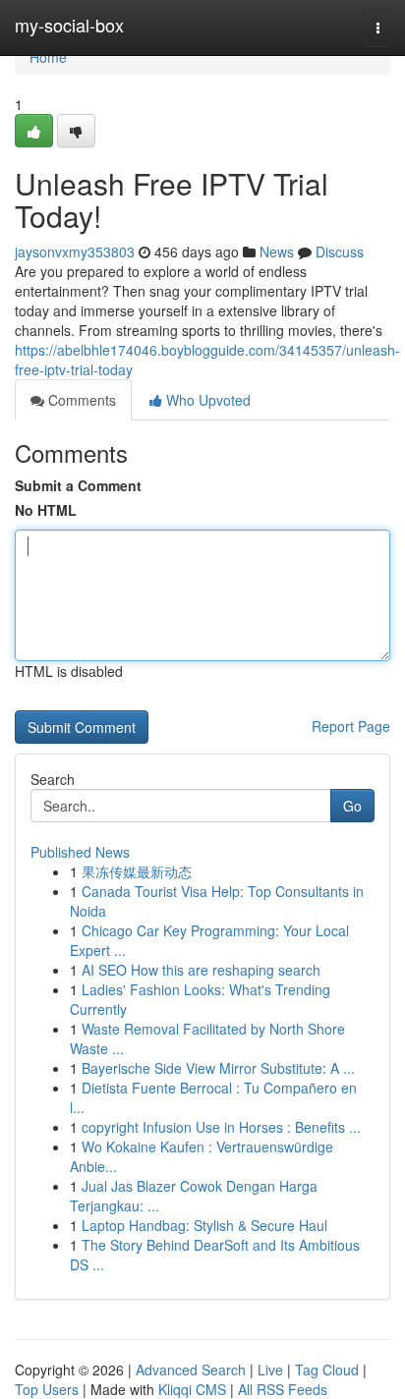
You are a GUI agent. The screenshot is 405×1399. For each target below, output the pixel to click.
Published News (80, 852)
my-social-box (69, 24)
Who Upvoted (206, 400)
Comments (80, 400)
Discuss (340, 251)
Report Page (351, 726)
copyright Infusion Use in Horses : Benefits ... (221, 1127)
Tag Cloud (327, 1369)
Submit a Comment (78, 485)
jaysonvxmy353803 (75, 251)
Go (352, 805)
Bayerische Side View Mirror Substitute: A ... (218, 1068)
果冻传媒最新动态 (137, 871)
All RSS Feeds (282, 1389)
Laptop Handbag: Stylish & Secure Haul (204, 1225)
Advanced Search (191, 1369)
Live (270, 1369)
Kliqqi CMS (192, 1389)
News (277, 251)
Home (48, 57)
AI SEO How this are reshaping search (201, 969)
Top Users (47, 1389)
